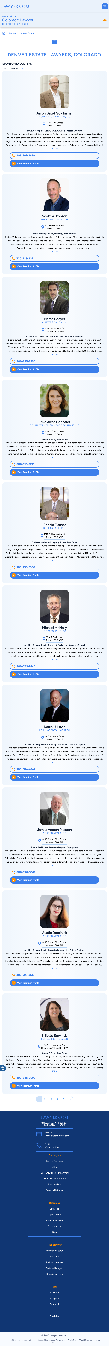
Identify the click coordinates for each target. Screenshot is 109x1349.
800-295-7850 (25, 361)
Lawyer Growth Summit (54, 1178)
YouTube (54, 1316)
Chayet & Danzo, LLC (54, 322)
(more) (55, 148)
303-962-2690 (25, 155)
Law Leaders (54, 1184)
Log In (55, 1167)
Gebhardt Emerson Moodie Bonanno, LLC (54, 425)
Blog (54, 1232)
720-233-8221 (25, 258)
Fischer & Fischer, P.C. (54, 528)
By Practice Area (54, 1262)
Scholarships (54, 1226)
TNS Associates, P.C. (54, 631)
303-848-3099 (25, 1077)
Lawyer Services (54, 1161)
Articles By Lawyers (54, 1220)
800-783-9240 (26, 666)
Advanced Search (54, 1250)
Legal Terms (55, 1214)
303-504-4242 (25, 769)
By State (54, 1256)
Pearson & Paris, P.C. (54, 833)
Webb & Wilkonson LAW (54, 219)
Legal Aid (54, 1208)
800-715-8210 (25, 464)
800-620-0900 (20, 24)
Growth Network (54, 1190)
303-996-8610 (25, 975)
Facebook (54, 1304)
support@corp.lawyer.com (57, 1135)
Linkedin (54, 1292)
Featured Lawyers (54, 1268)
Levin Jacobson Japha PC (54, 730)
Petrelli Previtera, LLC (54, 1039)
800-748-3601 (25, 872)
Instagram (54, 1298)
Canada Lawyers (54, 1274)
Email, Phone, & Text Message (80, 1340)
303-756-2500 (25, 567)
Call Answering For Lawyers (55, 1172)
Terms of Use (61, 1340)
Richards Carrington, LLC (54, 116)
